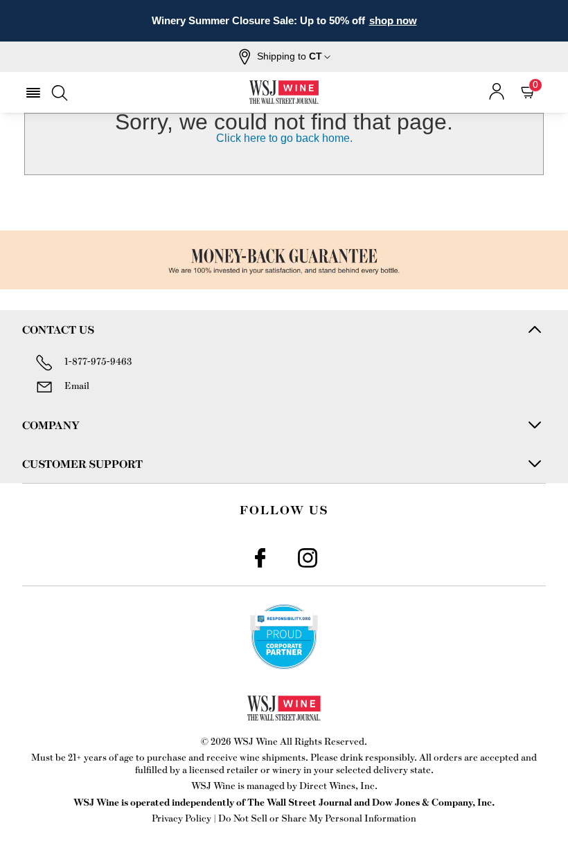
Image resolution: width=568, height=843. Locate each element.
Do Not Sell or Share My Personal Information (317, 818)
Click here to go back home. (284, 138)
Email (76, 385)
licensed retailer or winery (245, 769)
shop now (393, 20)
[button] (284, 56)
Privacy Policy (181, 818)
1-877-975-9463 (98, 361)
